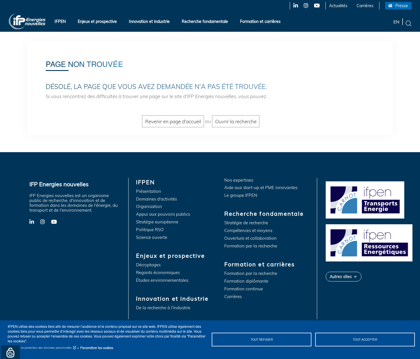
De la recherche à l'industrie (163, 308)
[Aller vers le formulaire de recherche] (408, 23)
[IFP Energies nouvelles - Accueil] (27, 21)
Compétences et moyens (248, 230)
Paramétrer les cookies (96, 348)
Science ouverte (151, 237)
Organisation (149, 206)
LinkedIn (293, 5)
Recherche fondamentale (205, 21)
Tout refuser (262, 339)
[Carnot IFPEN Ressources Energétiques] (371, 242)
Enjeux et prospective (97, 21)
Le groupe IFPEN (240, 195)
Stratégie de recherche (246, 223)
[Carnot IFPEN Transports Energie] (371, 199)
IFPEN (60, 21)
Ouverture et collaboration (250, 238)
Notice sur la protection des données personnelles (40, 348)
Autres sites (341, 276)
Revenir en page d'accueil (173, 121)
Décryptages (148, 265)
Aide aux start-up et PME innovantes (260, 187)
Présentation (148, 191)
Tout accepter (365, 339)
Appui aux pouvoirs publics (163, 214)
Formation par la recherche (250, 246)
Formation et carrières (260, 21)
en (396, 21)
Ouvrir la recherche (236, 121)
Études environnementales (162, 280)
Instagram (305, 5)
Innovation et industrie (149, 21)
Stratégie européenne (157, 222)
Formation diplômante (246, 281)
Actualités (338, 5)
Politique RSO (150, 229)
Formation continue (243, 289)
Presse (401, 5)
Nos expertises (238, 180)
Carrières (365, 5)
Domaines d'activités (156, 199)
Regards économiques (158, 272)
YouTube (316, 5)
